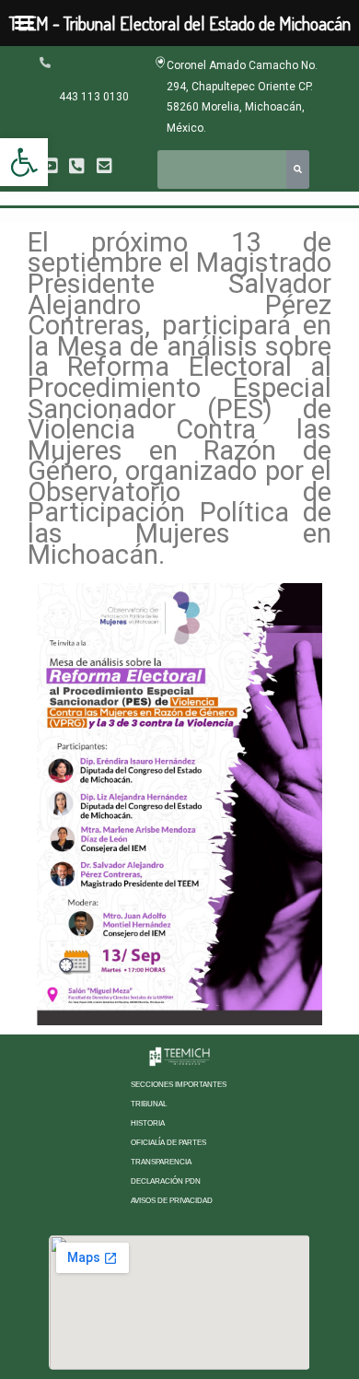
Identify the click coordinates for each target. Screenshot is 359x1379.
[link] (24, 162)
